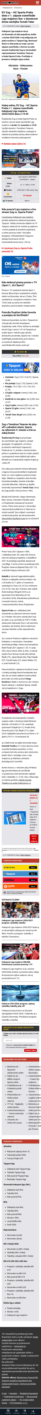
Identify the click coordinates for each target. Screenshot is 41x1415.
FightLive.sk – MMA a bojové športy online (13, 1079)
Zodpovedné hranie (10, 1384)
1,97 (27, 356)
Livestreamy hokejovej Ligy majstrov (17, 217)
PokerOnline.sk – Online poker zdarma (14, 1098)
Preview (24, 68)
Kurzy (15, 68)
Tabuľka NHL (12, 1211)
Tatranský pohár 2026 (16, 1155)
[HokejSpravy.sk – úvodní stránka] (10, 2)
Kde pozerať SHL (14, 1197)
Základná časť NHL (15, 1207)
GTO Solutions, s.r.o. (19, 1403)
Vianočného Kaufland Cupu (13, 518)
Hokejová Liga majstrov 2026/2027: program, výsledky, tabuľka (17, 921)
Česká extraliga (13, 1308)
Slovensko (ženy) (14, 1238)
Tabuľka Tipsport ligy (16, 1172)
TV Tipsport (27, 195)
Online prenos (26, 65)
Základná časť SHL (15, 1190)
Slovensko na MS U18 (16, 1273)
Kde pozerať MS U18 (16, 1277)
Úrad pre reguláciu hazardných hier (17, 1381)
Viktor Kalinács (25, 26)
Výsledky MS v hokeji (16, 1252)
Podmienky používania (14, 1396)
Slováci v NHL (13, 1218)
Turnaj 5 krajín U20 (15, 1158)
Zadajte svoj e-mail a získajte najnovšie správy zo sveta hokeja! (20, 1034)
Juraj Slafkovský (14, 1221)
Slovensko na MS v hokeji (18, 1249)
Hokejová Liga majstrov (17, 1315)
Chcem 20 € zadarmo (34, 838)
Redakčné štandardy (29, 1393)
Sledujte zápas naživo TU (14, 144)
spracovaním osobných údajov (23, 1045)
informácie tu (20, 1346)
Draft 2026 (11, 1224)
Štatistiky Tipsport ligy (16, 1179)
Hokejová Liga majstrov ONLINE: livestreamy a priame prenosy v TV (17, 963)
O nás (4, 1393)
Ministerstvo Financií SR (27, 1377)
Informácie (13, 65)
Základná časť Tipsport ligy (18, 1169)
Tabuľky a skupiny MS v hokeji (20, 1256)
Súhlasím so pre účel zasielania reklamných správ (20, 1046)
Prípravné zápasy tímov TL (18, 1151)
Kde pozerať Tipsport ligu (18, 1176)
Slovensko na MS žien (16, 1298)
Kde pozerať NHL (14, 1214)
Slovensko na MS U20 (16, 1287)
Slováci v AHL (13, 1312)
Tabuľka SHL (12, 1193)
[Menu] (37, 2)
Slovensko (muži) (14, 1235)
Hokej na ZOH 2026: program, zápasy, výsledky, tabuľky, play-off (18, 1005)
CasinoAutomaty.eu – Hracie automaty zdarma (16, 1113)
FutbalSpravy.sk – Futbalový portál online (15, 1088)
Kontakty (13, 1393)
